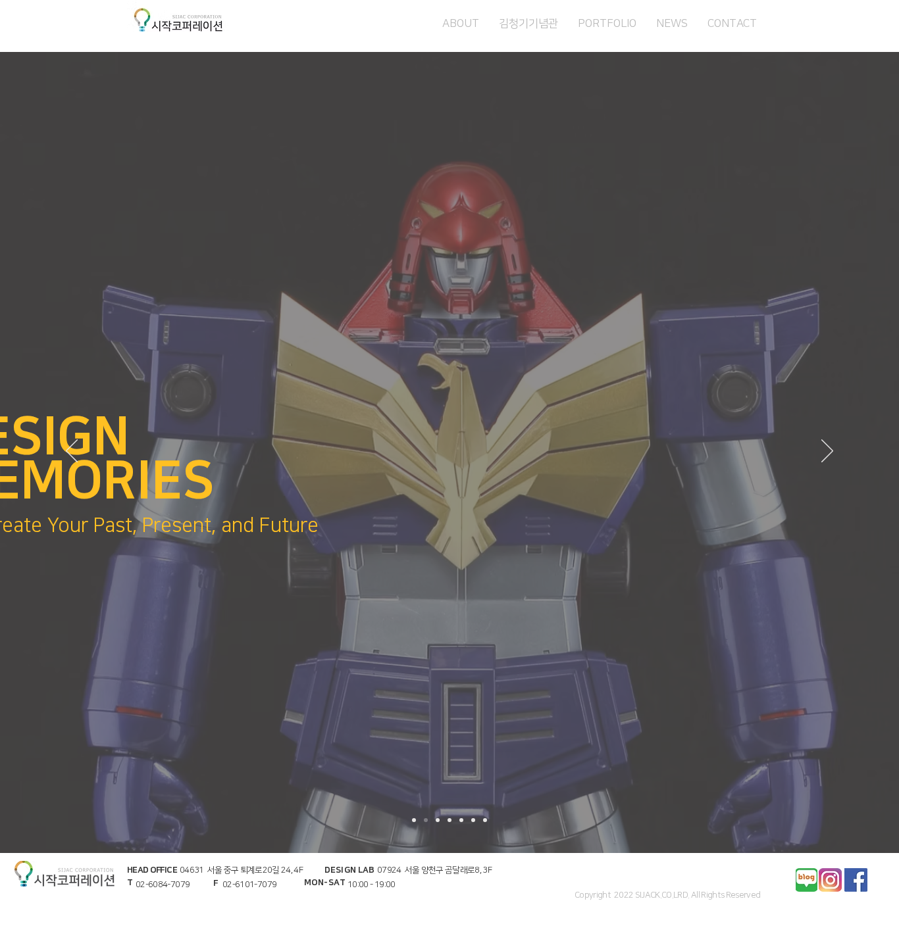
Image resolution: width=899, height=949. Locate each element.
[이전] (72, 451)
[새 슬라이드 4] (426, 820)
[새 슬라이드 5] (473, 820)
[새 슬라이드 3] (461, 820)
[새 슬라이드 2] (449, 820)
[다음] (827, 451)
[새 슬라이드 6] (414, 820)
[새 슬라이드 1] (438, 820)
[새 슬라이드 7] (485, 820)
